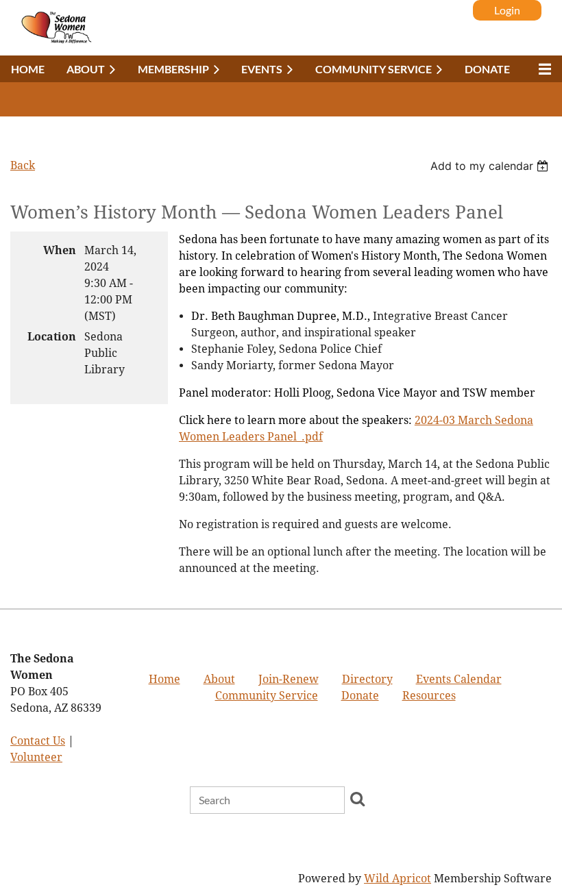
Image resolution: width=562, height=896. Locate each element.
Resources (429, 695)
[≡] (541, 68)
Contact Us (37, 740)
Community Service (266, 695)
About (219, 679)
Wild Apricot (397, 878)
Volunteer (36, 757)
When (59, 250)
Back (22, 165)
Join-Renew (288, 679)
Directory (367, 679)
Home (164, 679)
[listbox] (491, 166)
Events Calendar (459, 679)
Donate (360, 695)
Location (51, 336)
